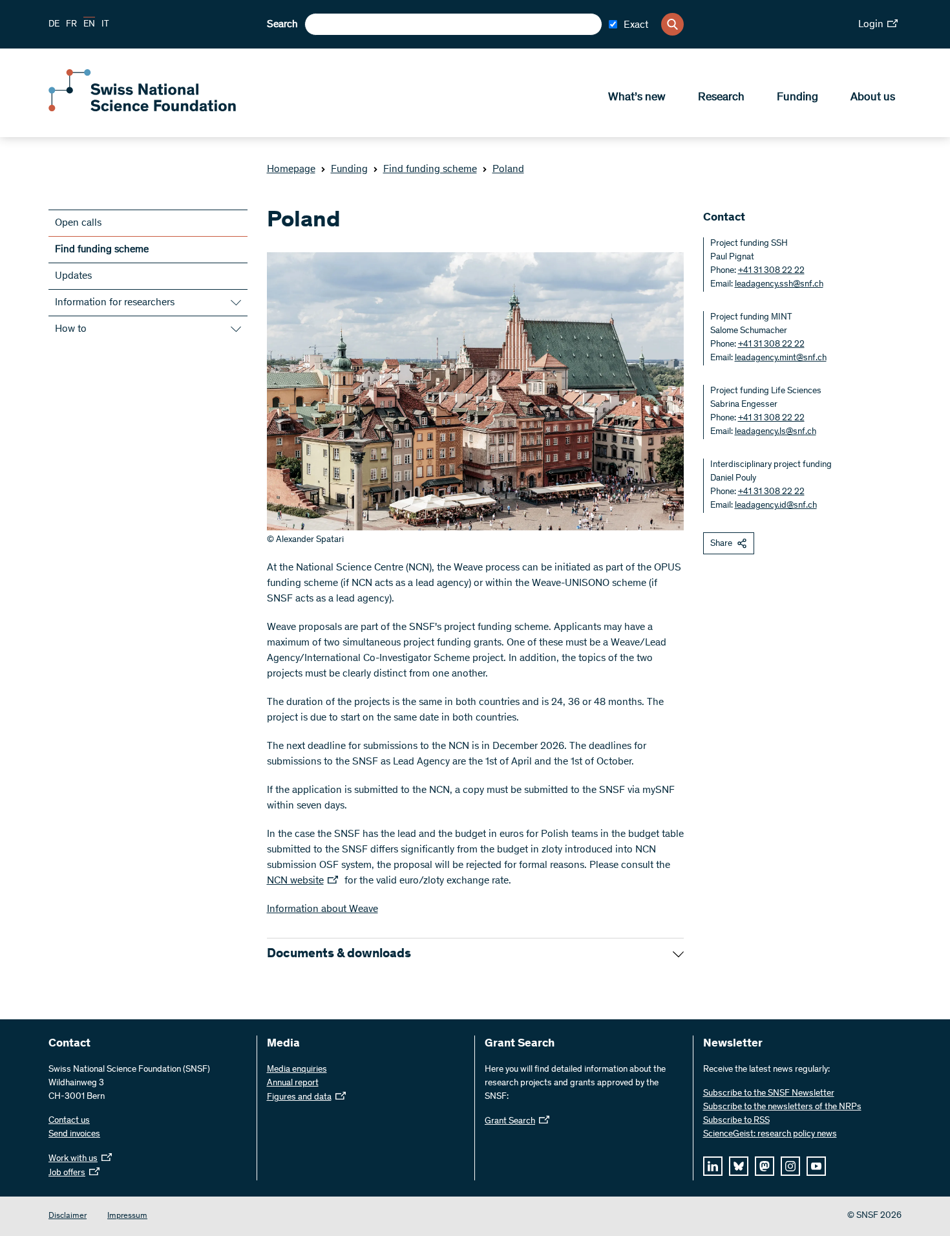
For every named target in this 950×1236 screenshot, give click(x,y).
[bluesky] (738, 1166)
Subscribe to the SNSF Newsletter (768, 1093)
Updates (73, 276)
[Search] (672, 24)
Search (282, 24)
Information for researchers (114, 303)
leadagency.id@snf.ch (776, 505)
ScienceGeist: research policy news (770, 1134)
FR (71, 24)
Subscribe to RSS (736, 1120)
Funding (797, 97)
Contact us (69, 1120)
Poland (508, 169)
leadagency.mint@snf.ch (781, 358)
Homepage (291, 169)
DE (53, 24)
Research (721, 97)
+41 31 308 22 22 (771, 271)
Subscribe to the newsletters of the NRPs (782, 1107)
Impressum (127, 1216)
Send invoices (74, 1134)
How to (71, 329)
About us (872, 97)
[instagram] (790, 1166)
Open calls (78, 223)
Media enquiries (297, 1069)
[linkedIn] (713, 1166)
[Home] (142, 108)
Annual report (293, 1083)
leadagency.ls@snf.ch (775, 432)
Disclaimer (67, 1216)
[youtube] (816, 1166)
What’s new (637, 97)
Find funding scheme (430, 169)
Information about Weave (322, 909)
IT (105, 24)
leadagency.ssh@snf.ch (779, 284)
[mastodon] (764, 1166)
